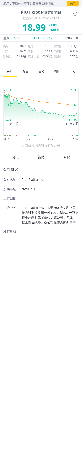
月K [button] (72, 71)
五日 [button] (25, 71)
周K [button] (56, 71)
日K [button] (41, 71)
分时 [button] (10, 71)
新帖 (41, 157)
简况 (66, 157)
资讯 (15, 157)
